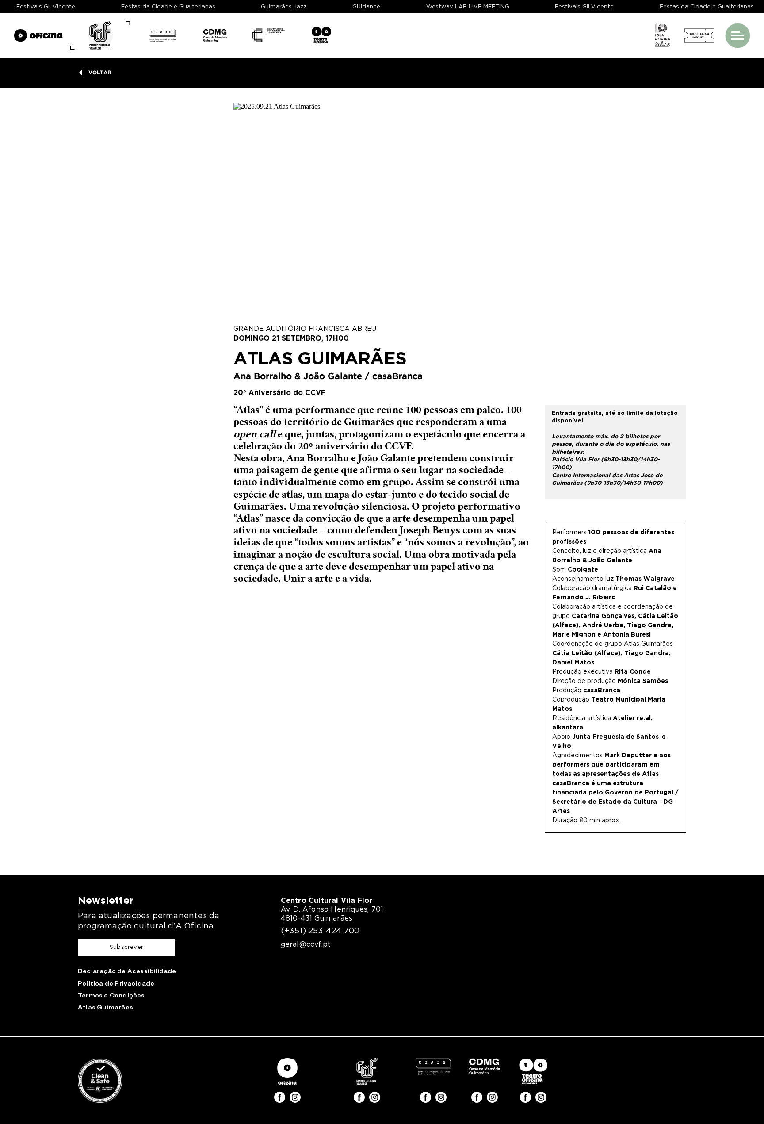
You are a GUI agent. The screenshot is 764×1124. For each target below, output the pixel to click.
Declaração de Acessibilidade (127, 972)
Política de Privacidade (116, 984)
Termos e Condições (111, 996)
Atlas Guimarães (105, 1008)
